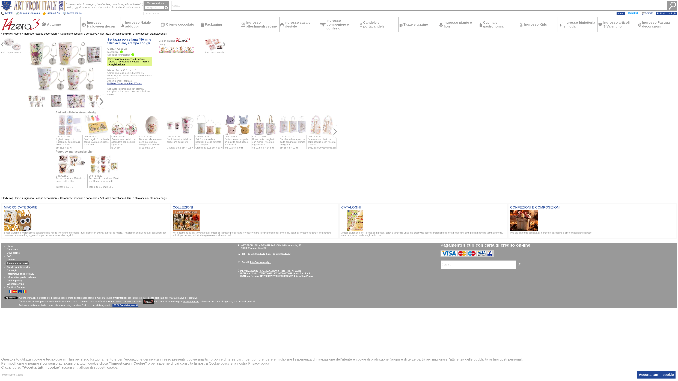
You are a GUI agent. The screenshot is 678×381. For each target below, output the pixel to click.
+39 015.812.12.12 (255, 254)
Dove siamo (13, 253)
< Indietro (6, 33)
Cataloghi (12, 270)
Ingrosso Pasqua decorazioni (40, 33)
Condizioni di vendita (18, 267)
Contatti (11, 259)
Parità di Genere (16, 287)
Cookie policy (14, 280)
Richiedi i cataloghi (666, 13)
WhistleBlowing (15, 284)
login (144, 61)
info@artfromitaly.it (260, 262)
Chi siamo (12, 249)
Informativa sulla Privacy (20, 274)
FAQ (9, 256)
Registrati (633, 13)
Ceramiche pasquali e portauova (78, 33)
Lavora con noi (17, 263)
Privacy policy (258, 363)
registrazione (118, 64)
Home (17, 33)
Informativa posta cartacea (21, 277)
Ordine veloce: (156, 3)
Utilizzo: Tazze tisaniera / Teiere (124, 83)
